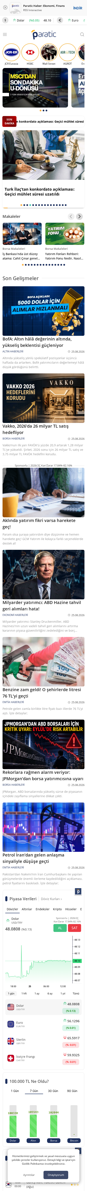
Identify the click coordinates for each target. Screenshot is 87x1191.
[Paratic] (43, 35)
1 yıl (63, 993)
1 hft (24, 993)
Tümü (76, 993)
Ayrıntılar (29, 1175)
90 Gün (72, 1091)
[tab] (40, 110)
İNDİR (77, 8)
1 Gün (15, 1091)
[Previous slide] (71, 216)
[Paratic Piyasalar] (78, 891)
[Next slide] (79, 216)
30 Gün (53, 1091)
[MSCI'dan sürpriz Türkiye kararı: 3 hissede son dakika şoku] (35, 88)
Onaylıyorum (56, 1175)
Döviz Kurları (51, 899)
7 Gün (34, 1091)
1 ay (37, 993)
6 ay (50, 993)
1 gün (11, 993)
